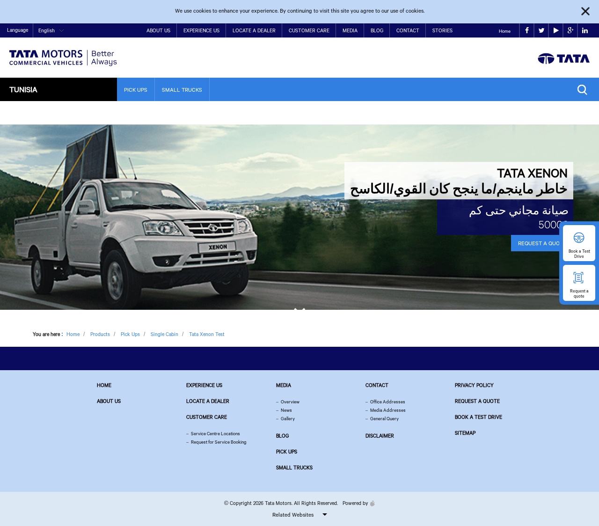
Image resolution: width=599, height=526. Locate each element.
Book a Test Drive (478, 417)
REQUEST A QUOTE (542, 243)
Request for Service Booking (219, 442)
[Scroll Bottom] (299, 309)
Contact (407, 30)
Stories (442, 30)
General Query (384, 419)
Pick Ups (135, 89)
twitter (541, 30)
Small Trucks (182, 89)
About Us (158, 30)
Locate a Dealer (254, 30)
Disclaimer (379, 435)
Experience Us (201, 30)
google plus (570, 30)
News (286, 410)
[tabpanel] (299, 217)
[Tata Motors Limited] (63, 52)
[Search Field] (584, 89)
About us (109, 401)
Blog (377, 30)
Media (350, 30)
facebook (526, 30)
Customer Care (309, 30)
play (555, 30)
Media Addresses (388, 410)
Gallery (288, 419)
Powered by (355, 503)
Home (505, 31)
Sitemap (465, 433)
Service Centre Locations (215, 434)
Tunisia (23, 89)
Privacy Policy (474, 385)
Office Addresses (387, 402)
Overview (290, 402)
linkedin (584, 30)
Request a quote (477, 401)
